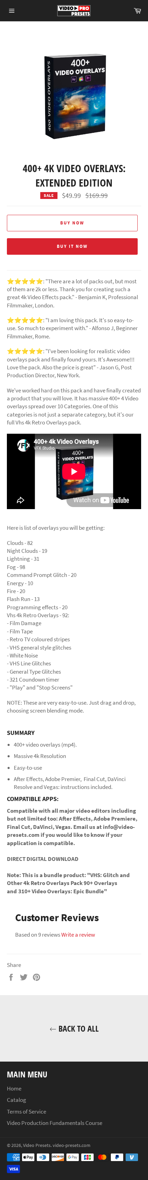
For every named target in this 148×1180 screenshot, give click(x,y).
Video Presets (37, 1145)
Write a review (78, 934)
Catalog (16, 1100)
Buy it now (72, 246)
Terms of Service (26, 1111)
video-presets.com (72, 1145)
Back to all (77, 1028)
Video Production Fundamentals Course (54, 1123)
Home (14, 1088)
